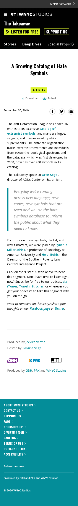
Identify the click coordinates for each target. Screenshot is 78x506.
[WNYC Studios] (56, 362)
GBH (29, 370)
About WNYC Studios (18, 405)
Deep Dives (31, 44)
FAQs (7, 421)
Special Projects (60, 44)
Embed (52, 98)
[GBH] (12, 362)
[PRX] (34, 362)
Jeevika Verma (35, 342)
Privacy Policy (14, 448)
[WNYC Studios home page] (37, 15)
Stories (10, 44)
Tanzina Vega (31, 348)
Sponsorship (13, 426)
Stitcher (37, 286)
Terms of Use (13, 443)
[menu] (5, 15)
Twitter (59, 308)
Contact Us (12, 410)
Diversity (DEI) (14, 432)
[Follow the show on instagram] (55, 465)
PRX (36, 370)
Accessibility (13, 454)
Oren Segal (50, 175)
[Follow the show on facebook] (32, 465)
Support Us (56, 32)
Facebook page (40, 308)
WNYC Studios (56, 370)
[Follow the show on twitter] (44, 465)
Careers (10, 437)
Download (32, 98)
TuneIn (24, 286)
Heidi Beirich (51, 254)
